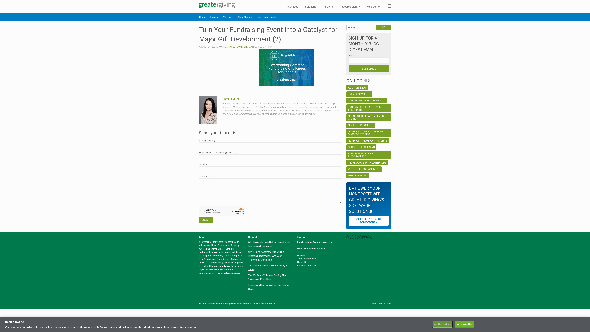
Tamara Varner (238, 46)
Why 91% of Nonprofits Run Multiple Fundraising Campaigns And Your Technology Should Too (266, 256)
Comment (204, 176)
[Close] (585, 324)
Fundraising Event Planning (366, 100)
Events (214, 17)
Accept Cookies (464, 324)
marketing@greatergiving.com (318, 242)
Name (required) (207, 140)
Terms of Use (250, 303)
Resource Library (350, 6)
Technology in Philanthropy (367, 162)
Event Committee (359, 94)
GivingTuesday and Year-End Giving (367, 117)
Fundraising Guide (266, 17)
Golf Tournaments (360, 125)
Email (352, 55)
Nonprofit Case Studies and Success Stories (366, 133)
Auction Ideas (357, 87)
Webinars (227, 17)
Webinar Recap (357, 175)
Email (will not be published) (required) (217, 152)
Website (203, 164)
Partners (328, 6)
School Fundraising (361, 147)
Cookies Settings (442, 324)
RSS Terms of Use (381, 303)
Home (202, 17)
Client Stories (244, 17)
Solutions (310, 6)
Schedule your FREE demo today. (368, 220)
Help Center (373, 6)
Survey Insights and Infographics (361, 155)
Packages (292, 6)
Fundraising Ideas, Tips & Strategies (364, 108)
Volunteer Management (364, 169)
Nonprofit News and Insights (367, 140)
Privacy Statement (266, 303)
